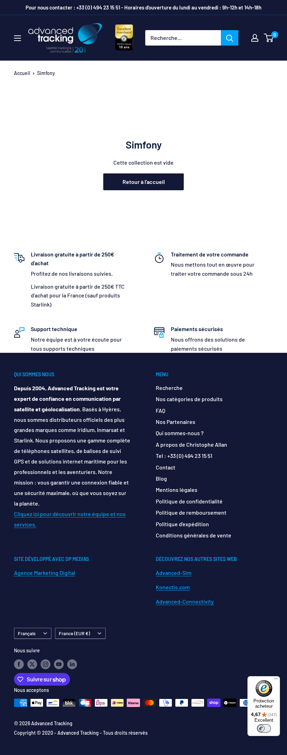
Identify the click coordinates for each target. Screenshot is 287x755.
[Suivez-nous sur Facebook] (19, 664)
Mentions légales (176, 489)
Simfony (46, 73)
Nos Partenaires (175, 421)
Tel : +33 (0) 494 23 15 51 (184, 455)
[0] (269, 38)
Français (27, 633)
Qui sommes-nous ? (180, 433)
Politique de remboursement (191, 512)
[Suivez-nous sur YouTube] (59, 664)
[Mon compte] (254, 38)
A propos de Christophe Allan (191, 444)
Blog (161, 478)
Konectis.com (173, 587)
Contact (165, 467)
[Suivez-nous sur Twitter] (32, 664)
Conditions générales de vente (193, 535)
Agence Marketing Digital (44, 572)
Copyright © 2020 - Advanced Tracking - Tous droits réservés (81, 733)
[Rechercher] (229, 38)
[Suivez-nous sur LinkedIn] (72, 664)
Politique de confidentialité (189, 501)
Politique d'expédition (182, 524)
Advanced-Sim (173, 572)
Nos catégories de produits (189, 399)
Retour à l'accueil (143, 181)
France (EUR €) (74, 633)
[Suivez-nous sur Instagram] (45, 664)
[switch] (264, 728)
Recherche (169, 387)
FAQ (160, 410)
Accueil (22, 73)
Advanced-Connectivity (185, 601)
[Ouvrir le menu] (17, 38)
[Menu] (276, 680)
